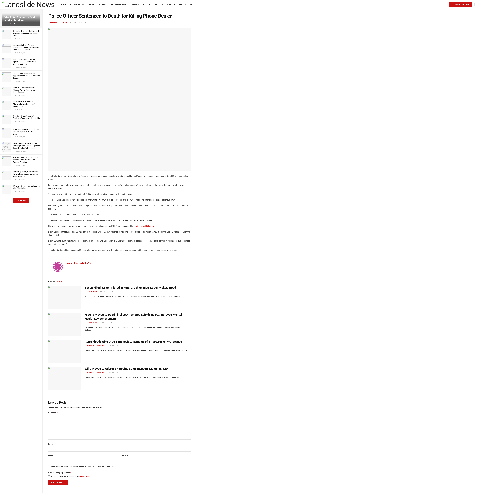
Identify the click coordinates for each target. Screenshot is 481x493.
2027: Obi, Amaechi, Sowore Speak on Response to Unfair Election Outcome (24, 61)
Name (51, 444)
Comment (53, 412)
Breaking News (77, 4)
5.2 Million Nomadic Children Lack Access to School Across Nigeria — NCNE (26, 33)
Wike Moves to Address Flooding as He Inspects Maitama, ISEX (126, 369)
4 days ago (104, 322)
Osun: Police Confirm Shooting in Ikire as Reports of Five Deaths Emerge (26, 131)
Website (125, 455)
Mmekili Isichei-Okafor (59, 22)
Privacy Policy (85, 476)
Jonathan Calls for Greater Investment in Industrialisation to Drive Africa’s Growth (26, 47)
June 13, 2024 (78, 22)
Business (103, 4)
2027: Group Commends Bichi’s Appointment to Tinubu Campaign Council (26, 76)
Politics (171, 4)
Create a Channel (461, 4)
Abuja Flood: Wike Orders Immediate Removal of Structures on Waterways (133, 341)
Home (63, 4)
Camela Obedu (92, 322)
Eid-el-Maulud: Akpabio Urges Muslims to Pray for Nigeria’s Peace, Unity (24, 104)
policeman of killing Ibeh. (145, 226)
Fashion (135, 4)
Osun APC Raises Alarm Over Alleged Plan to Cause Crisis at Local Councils (25, 90)
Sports (182, 4)
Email (51, 455)
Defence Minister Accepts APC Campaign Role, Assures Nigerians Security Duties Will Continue (26, 145)
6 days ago (110, 345)
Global (91, 4)
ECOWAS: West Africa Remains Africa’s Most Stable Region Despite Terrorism (25, 160)
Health (146, 4)
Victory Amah (92, 291)
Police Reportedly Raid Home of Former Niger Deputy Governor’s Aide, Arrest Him (25, 174)
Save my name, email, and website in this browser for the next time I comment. (83, 467)
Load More (21, 200)
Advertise (195, 4)
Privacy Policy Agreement (59, 472)
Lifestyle (158, 4)
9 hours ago (104, 291)
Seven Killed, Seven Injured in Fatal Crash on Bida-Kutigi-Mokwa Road (130, 287)
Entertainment (118, 4)
